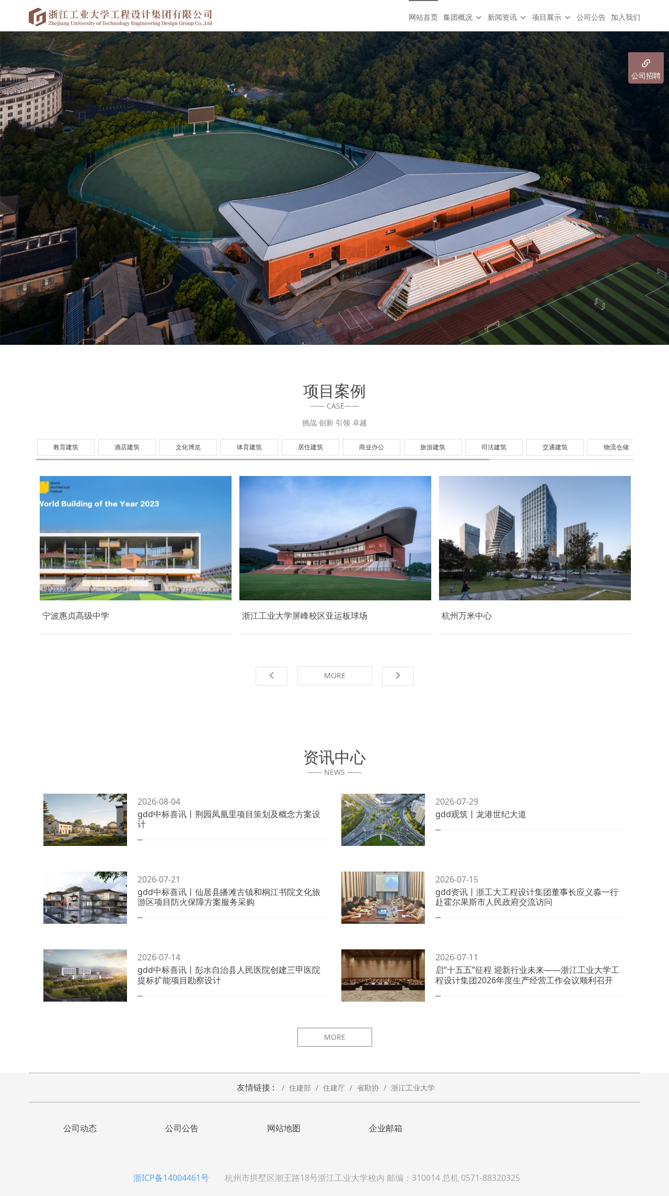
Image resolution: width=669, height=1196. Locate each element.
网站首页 (423, 17)
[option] (334, 188)
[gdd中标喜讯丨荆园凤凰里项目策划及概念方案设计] (85, 820)
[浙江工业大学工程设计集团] (120, 15)
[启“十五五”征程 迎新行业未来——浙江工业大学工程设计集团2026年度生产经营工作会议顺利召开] (383, 975)
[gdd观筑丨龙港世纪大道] (383, 820)
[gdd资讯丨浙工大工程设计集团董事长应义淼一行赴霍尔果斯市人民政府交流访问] (383, 898)
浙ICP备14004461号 (171, 1177)
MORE (334, 675)
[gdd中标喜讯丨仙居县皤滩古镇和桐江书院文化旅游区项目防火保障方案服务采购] (85, 898)
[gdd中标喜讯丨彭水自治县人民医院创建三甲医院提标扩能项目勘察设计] (85, 975)
